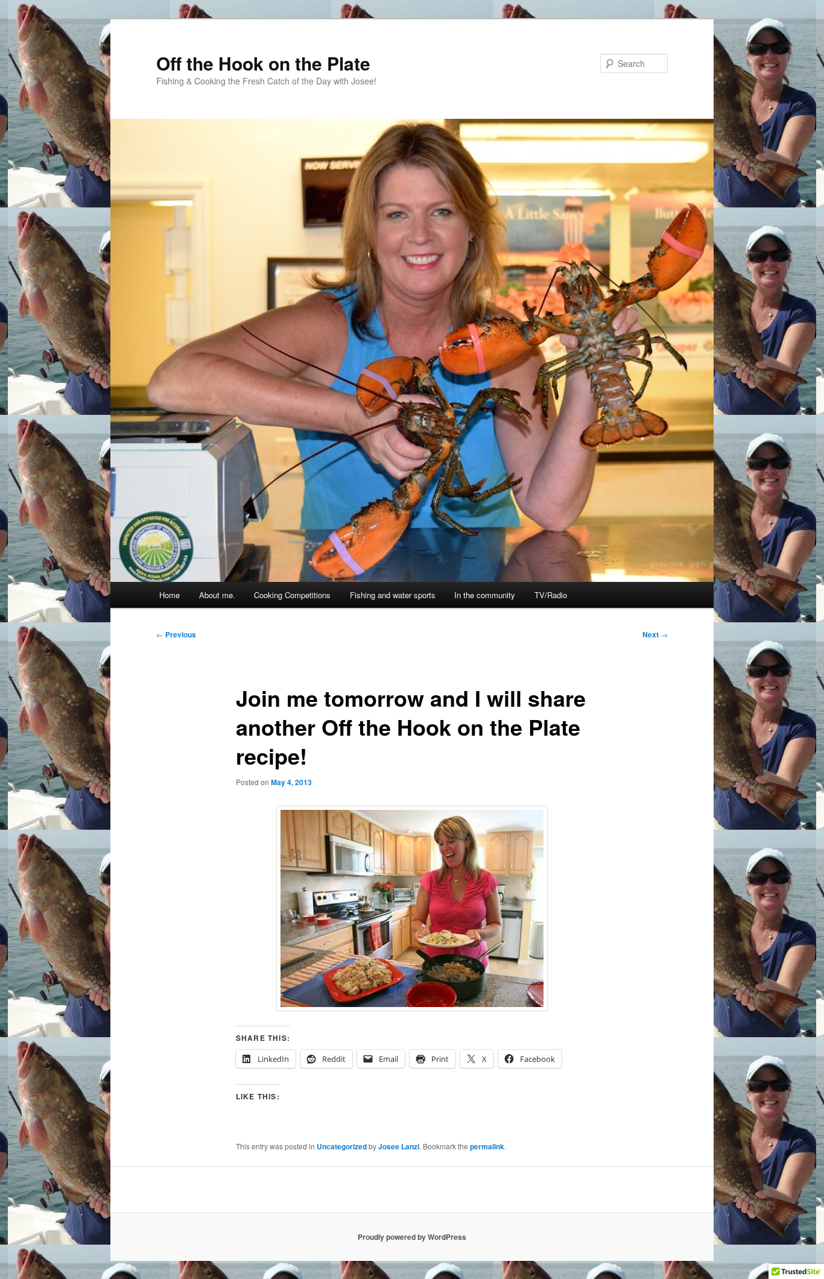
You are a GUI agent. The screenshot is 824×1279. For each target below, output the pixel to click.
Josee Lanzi (398, 1146)
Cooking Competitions (292, 595)
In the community (484, 595)
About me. (217, 595)
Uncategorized (342, 1146)
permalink (487, 1146)
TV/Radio (550, 595)
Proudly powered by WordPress (412, 1236)
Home (169, 595)
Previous (176, 634)
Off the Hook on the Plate (263, 63)
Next (655, 634)
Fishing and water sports (393, 595)
